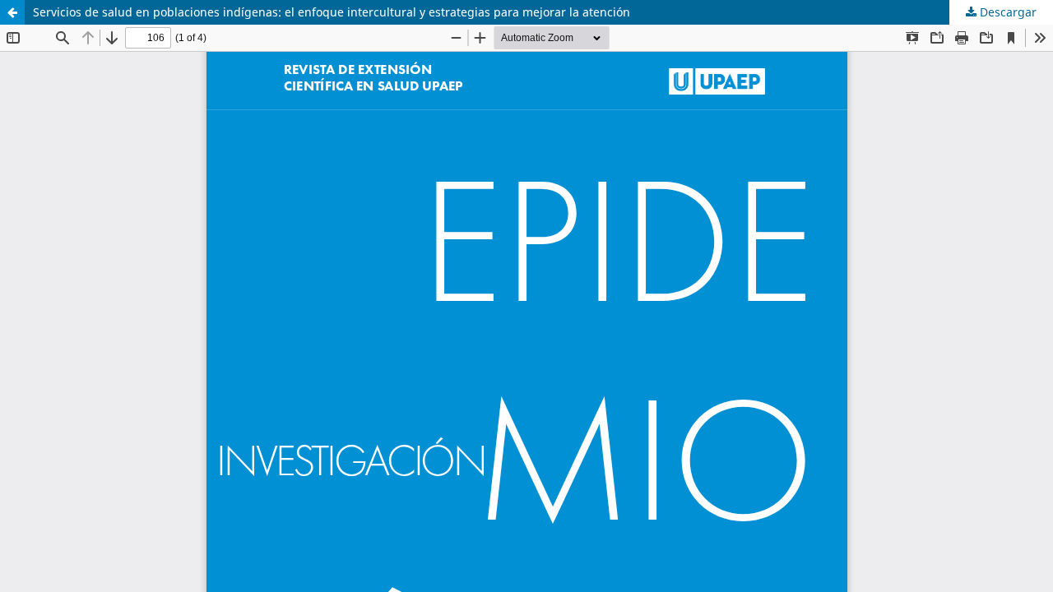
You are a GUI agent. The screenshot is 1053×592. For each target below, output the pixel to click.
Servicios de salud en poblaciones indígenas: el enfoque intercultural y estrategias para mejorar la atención (331, 12)
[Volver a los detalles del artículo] (12, 12)
